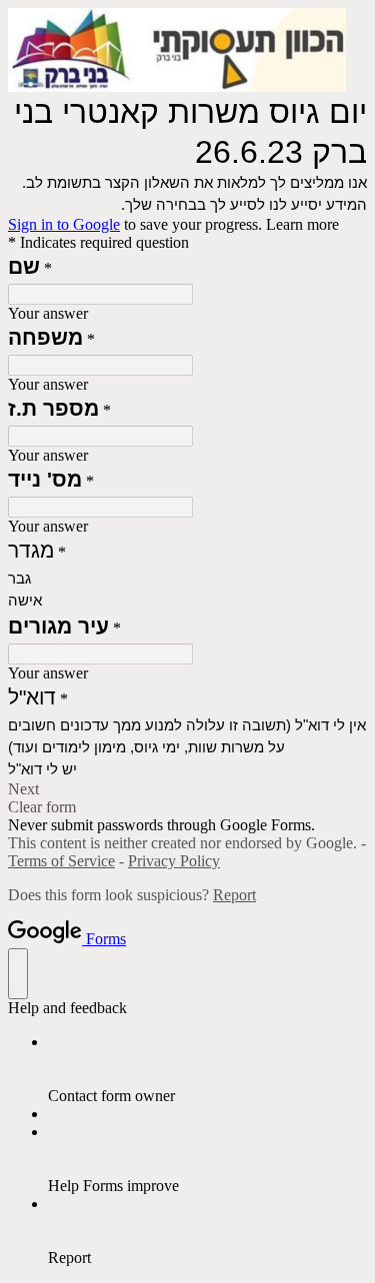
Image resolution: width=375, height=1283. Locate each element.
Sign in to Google (64, 224)
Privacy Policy (174, 860)
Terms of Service (61, 860)
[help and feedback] (18, 973)
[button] (187, 789)
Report (234, 894)
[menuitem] (207, 1069)
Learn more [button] (302, 224)
